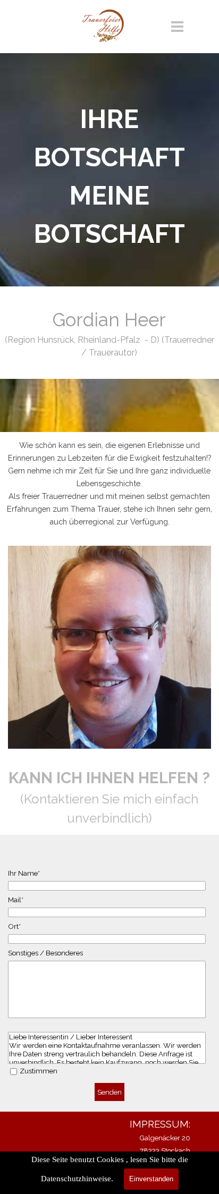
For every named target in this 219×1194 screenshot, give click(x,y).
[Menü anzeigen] (177, 26)
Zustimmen (38, 1070)
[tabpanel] (109, 176)
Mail (15, 899)
